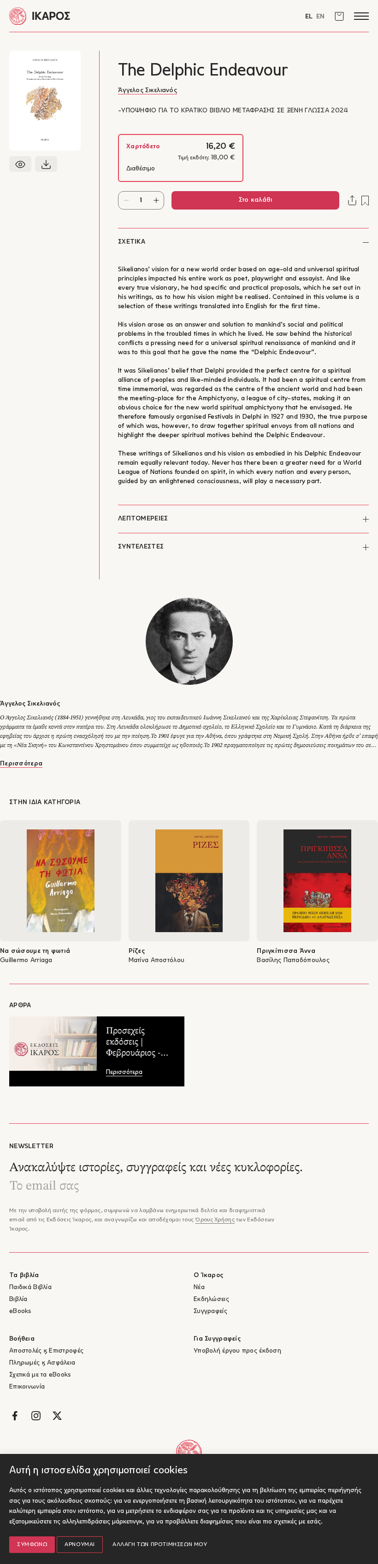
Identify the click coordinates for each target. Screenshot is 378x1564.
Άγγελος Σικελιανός (147, 90)
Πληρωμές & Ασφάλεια (42, 1363)
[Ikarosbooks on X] (57, 1415)
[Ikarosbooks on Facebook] (14, 1415)
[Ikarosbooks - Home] (99, 16)
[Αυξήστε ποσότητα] (156, 200)
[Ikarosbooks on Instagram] (36, 1415)
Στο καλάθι (255, 200)
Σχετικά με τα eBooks (40, 1375)
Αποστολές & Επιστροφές (46, 1351)
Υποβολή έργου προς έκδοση (237, 1351)
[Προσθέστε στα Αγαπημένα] (365, 200)
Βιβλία (18, 1299)
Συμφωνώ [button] (32, 1544)
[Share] (352, 200)
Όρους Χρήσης (214, 1220)
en (320, 17)
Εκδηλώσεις (211, 1299)
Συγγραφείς (210, 1311)
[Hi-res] (46, 164)
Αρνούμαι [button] (80, 1544)
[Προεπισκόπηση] (20, 164)
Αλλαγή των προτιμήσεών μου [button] (159, 1544)
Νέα (199, 1287)
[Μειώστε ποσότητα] (126, 200)
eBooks (20, 1311)
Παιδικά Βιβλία (30, 1287)
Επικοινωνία (27, 1387)
